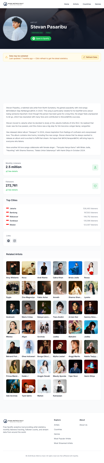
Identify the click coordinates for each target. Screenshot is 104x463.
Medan (13, 225)
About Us (83, 425)
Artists (76, 4)
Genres (98, 4)
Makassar (14, 216)
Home (66, 4)
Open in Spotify (42, 38)
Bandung (13, 212)
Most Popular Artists (62, 438)
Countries (87, 4)
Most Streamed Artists (63, 443)
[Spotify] (8, 240)
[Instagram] (14, 240)
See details (13, 171)
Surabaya (14, 221)
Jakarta (13, 208)
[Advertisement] (52, 82)
